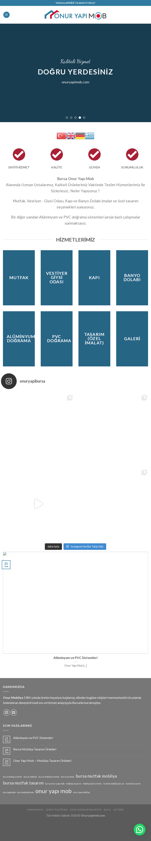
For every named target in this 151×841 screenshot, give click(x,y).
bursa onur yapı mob (54, 783)
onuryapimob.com (25, 792)
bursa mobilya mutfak (49, 776)
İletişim (118, 809)
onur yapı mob (53, 790)
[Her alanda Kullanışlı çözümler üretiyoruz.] (38, 429)
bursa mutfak (67, 776)
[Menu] (6, 15)
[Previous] (8, 73)
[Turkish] (61, 135)
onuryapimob (9, 792)
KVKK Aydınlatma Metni (85, 809)
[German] (80, 135)
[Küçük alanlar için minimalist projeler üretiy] (112, 504)
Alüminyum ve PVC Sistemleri (33, 738)
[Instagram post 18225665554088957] (38, 504)
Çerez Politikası (57, 809)
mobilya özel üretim (92, 783)
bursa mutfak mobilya (96, 776)
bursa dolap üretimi (12, 776)
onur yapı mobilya (81, 792)
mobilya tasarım (73, 783)
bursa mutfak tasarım (23, 782)
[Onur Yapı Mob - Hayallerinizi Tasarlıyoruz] (76, 15)
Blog (107, 809)
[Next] (142, 73)
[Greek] (89, 135)
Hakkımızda (35, 809)
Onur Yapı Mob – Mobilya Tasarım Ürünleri (42, 760)
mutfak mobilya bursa (113, 783)
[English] (71, 135)
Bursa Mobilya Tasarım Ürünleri (34, 749)
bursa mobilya (30, 776)
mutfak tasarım (133, 783)
